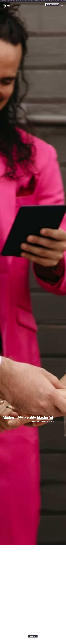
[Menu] (62, 5)
